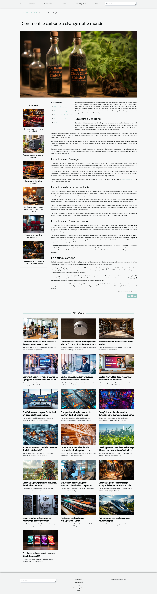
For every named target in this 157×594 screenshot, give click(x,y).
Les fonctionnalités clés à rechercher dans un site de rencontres (115, 378)
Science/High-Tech (80, 4)
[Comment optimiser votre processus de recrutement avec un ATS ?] (40, 328)
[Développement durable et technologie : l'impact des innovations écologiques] (116, 434)
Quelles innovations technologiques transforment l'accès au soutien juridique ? (77, 380)
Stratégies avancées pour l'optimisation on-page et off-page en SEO (40, 413)
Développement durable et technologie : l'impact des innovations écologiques (116, 448)
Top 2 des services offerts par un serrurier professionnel (33, 262)
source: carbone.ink (127, 179)
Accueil (22, 13)
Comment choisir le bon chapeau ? (33, 182)
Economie (32, 4)
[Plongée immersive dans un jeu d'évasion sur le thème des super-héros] (116, 399)
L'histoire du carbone (60, 107)
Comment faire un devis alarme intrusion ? (33, 236)
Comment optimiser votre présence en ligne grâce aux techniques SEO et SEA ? (40, 380)
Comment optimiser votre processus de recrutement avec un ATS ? (39, 343)
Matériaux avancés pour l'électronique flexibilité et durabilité (40, 448)
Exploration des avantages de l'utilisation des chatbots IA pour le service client (76, 485)
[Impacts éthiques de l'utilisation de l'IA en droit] (116, 328)
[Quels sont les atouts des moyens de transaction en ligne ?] (33, 196)
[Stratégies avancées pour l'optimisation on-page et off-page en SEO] (40, 399)
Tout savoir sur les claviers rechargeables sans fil (72, 519)
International (48, 4)
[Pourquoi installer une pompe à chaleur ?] (33, 144)
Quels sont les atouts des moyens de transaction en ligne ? (33, 209)
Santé (64, 4)
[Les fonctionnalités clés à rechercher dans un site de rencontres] (116, 364)
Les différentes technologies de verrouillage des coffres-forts (37, 519)
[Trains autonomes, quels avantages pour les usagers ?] (116, 505)
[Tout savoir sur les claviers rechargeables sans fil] (78, 505)
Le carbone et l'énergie (61, 111)
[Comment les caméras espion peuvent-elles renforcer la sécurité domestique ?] (78, 328)
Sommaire (57, 102)
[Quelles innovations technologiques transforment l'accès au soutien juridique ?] (78, 364)
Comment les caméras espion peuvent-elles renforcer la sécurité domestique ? (78, 343)
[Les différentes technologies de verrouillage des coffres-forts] (40, 505)
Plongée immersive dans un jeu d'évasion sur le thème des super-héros (116, 413)
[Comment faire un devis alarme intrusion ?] (33, 224)
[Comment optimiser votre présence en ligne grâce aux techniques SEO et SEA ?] (40, 364)
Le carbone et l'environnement (63, 119)
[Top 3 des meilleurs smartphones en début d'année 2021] (40, 540)
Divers (96, 4)
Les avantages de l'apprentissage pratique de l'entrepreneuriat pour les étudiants (115, 485)
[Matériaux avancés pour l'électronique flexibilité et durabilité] (40, 434)
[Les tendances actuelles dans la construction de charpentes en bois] (78, 434)
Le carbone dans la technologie (63, 115)
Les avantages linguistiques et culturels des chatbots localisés (40, 484)
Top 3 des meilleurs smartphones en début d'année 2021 (39, 554)
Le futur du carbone (60, 123)
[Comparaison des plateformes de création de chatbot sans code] (78, 399)
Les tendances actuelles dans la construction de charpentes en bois (76, 448)
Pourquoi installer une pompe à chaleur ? (33, 156)
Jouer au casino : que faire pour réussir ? (33, 130)
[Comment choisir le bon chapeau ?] (33, 170)
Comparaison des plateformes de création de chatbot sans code (76, 413)
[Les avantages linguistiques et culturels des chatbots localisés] (40, 469)
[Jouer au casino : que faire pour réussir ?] (33, 118)
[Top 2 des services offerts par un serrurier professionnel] (33, 250)
